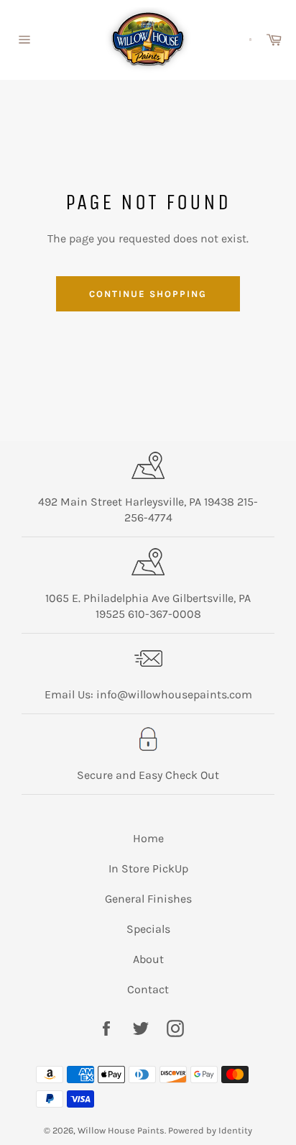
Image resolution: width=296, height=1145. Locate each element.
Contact (148, 989)
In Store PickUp (148, 868)
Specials (148, 929)
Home (148, 838)
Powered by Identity (210, 1130)
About (148, 959)
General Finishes (148, 898)
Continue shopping (147, 293)
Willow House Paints (121, 1130)
